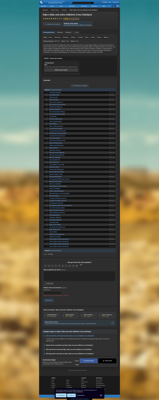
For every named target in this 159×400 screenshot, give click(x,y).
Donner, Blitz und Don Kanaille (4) (59, 239)
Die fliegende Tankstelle (56, 203)
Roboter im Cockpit (55, 236)
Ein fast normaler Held (56, 119)
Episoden (60, 32)
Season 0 (53, 250)
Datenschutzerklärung (78, 391)
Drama (87, 37)
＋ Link (76, 32)
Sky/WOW (83, 387)
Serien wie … (99, 387)
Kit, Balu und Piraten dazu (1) (58, 200)
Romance (68, 385)
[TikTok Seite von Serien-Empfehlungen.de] (112, 6)
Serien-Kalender (100, 383)
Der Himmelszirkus (55, 215)
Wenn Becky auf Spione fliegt (58, 186)
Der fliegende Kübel (55, 92)
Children (73, 37)
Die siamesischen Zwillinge (57, 111)
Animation (66, 37)
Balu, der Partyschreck (56, 143)
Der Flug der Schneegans (57, 169)
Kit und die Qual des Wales (57, 207)
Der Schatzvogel (54, 222)
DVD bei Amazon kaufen (61, 70)
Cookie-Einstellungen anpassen (79, 399)
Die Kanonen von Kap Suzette (58, 133)
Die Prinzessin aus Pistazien (57, 104)
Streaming (94, 6)
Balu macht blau (54, 162)
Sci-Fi (52, 382)
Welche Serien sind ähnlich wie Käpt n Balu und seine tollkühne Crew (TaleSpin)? (69, 345)
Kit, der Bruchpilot (55, 138)
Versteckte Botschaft (55, 220)
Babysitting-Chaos (55, 229)
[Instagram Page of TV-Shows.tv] (115, 6)
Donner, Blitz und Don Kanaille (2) (59, 244)
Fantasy (64, 10)
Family (93, 37)
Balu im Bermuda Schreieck (57, 212)
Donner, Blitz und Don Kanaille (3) (59, 241)
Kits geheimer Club (55, 159)
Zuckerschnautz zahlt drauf (57, 135)
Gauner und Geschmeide (57, 191)
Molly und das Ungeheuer (57, 234)
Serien (52, 6)
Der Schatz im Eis (54, 95)
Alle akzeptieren (61, 395)
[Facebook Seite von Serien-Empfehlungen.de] (117, 6)
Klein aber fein (54, 97)
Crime (52, 380)
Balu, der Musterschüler (56, 126)
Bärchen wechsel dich (56, 181)
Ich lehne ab (71, 395)
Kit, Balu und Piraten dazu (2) (58, 198)
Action (50, 37)
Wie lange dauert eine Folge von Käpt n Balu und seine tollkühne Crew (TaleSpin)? (70, 353)
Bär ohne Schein (54, 195)
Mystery (106, 37)
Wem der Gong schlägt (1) (57, 155)
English (105, 2)
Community (84, 6)
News (103, 6)
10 (76, 266)
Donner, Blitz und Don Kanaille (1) (59, 246)
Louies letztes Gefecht (56, 128)
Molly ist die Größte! (55, 224)
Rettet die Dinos (54, 99)
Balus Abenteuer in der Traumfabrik (59, 193)
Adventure (57, 37)
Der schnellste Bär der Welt (57, 114)
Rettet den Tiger (54, 167)
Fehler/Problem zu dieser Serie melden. (77, 370)
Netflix (82, 380)
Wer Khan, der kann (55, 150)
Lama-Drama (53, 116)
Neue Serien (99, 382)
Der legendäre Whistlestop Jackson (60, 179)
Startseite (43, 6)
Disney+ (83, 383)
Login (109, 2)
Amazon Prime (84, 382)
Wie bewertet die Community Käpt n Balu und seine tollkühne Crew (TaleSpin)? (69, 349)
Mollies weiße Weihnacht (57, 145)
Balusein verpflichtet (55, 183)
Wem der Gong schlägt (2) (57, 152)
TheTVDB (99, 52)
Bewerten (68, 32)
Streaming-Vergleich (100, 385)
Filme (61, 6)
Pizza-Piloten (53, 123)
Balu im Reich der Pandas (57, 171)
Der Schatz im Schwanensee (57, 140)
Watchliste (72, 6)
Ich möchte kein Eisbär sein (57, 227)
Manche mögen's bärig (56, 174)
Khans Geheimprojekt (56, 121)
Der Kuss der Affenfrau (56, 107)
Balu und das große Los (56, 102)
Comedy (80, 37)
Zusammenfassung (48, 32)
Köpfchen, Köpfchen (55, 217)
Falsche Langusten (55, 109)
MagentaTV (83, 385)
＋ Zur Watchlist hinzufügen (52, 24)
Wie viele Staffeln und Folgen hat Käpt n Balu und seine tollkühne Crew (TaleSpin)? (70, 336)
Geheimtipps (69, 387)
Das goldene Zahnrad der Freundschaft (61, 205)
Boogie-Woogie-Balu (55, 176)
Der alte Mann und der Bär (57, 164)
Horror (67, 383)
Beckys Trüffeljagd (55, 188)
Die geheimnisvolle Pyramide (58, 131)
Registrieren (116, 2)
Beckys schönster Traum (57, 210)
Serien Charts (55, 10)
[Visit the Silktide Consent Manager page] (101, 395)
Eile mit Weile (53, 232)
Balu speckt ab (54, 147)
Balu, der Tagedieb (55, 157)
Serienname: (47, 290)
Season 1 (53, 89)
